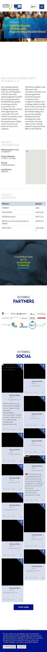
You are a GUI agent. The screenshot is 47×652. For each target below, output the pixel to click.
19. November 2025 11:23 (10, 510)
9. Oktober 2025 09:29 (36, 539)
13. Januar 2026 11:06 (14, 482)
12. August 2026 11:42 (14, 399)
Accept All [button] (21, 647)
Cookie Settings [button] (9, 647)
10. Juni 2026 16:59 (35, 386)
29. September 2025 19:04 (10, 592)
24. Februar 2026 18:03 (14, 454)
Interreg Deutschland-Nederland (15, 395)
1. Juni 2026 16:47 (35, 418)
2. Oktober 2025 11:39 (14, 548)
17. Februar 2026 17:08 (36, 470)
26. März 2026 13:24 (35, 445)
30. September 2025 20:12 (32, 571)
